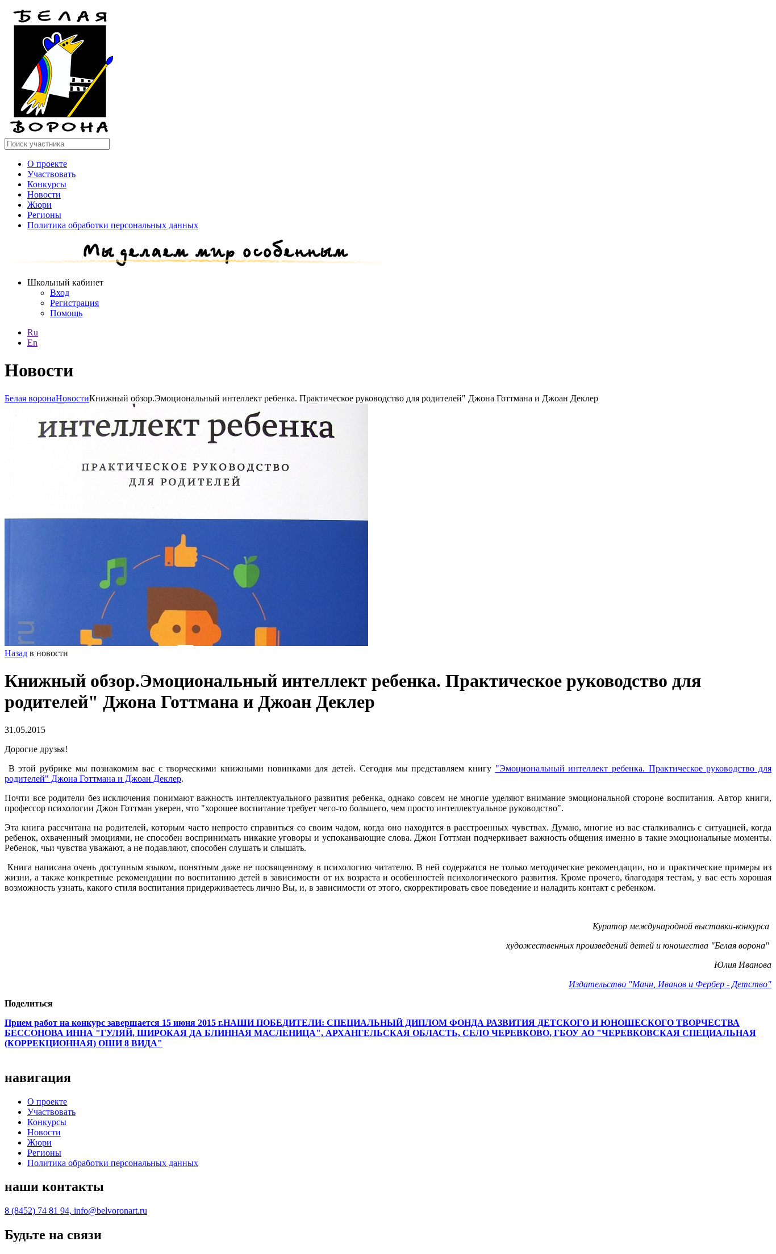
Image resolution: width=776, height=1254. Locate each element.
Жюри (39, 204)
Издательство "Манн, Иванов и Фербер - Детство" (670, 984)
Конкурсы (46, 184)
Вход (59, 292)
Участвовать (51, 174)
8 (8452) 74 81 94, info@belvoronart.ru (76, 1210)
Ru (32, 332)
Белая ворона (30, 398)
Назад (16, 653)
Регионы (44, 215)
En (32, 342)
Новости (44, 194)
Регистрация (74, 303)
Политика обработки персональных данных (112, 225)
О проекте (47, 164)
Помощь (66, 313)
